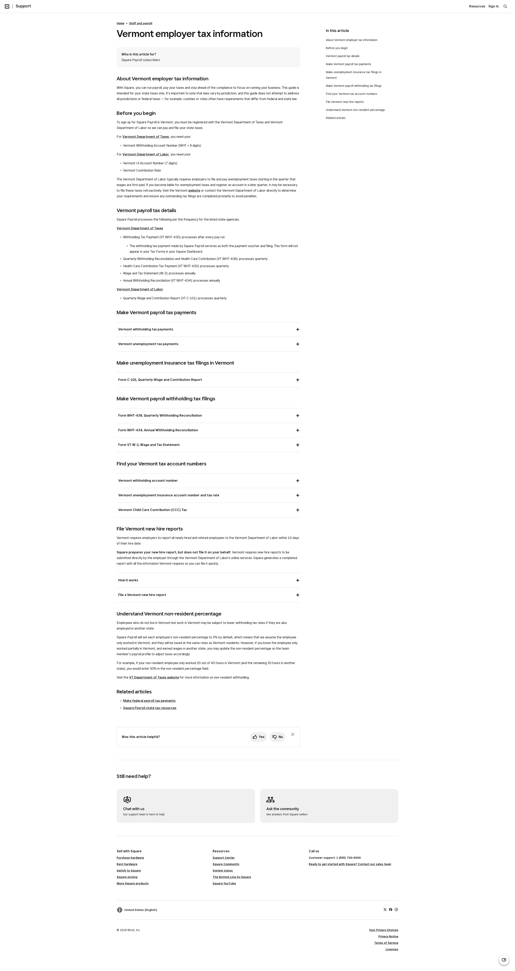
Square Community (226, 864)
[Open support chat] (504, 960)
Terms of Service (386, 942)
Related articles (336, 118)
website (194, 190)
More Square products (133, 883)
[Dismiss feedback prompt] (292, 734)
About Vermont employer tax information (351, 40)
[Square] (7, 6)
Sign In (493, 6)
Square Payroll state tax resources (149, 708)
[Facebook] (391, 909)
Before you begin (337, 48)
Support (23, 6)
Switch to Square (129, 870)
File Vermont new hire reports (345, 101)
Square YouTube (224, 883)
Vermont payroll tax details (342, 56)
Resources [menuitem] (477, 6)
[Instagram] (396, 909)
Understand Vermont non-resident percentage (355, 109)
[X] (385, 909)
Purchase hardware (130, 857)
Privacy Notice (388, 936)
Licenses (392, 949)
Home (120, 23)
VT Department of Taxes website (154, 677)
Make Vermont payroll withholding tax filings (354, 85)
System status (223, 870)
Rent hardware (127, 864)
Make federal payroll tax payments (149, 701)
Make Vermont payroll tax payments (348, 64)
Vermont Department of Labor (146, 154)
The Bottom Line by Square (232, 877)
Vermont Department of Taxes (146, 137)
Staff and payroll (140, 23)
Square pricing (127, 877)
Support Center (224, 857)
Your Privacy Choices (383, 930)
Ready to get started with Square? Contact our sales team (350, 864)
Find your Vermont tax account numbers (351, 93)
